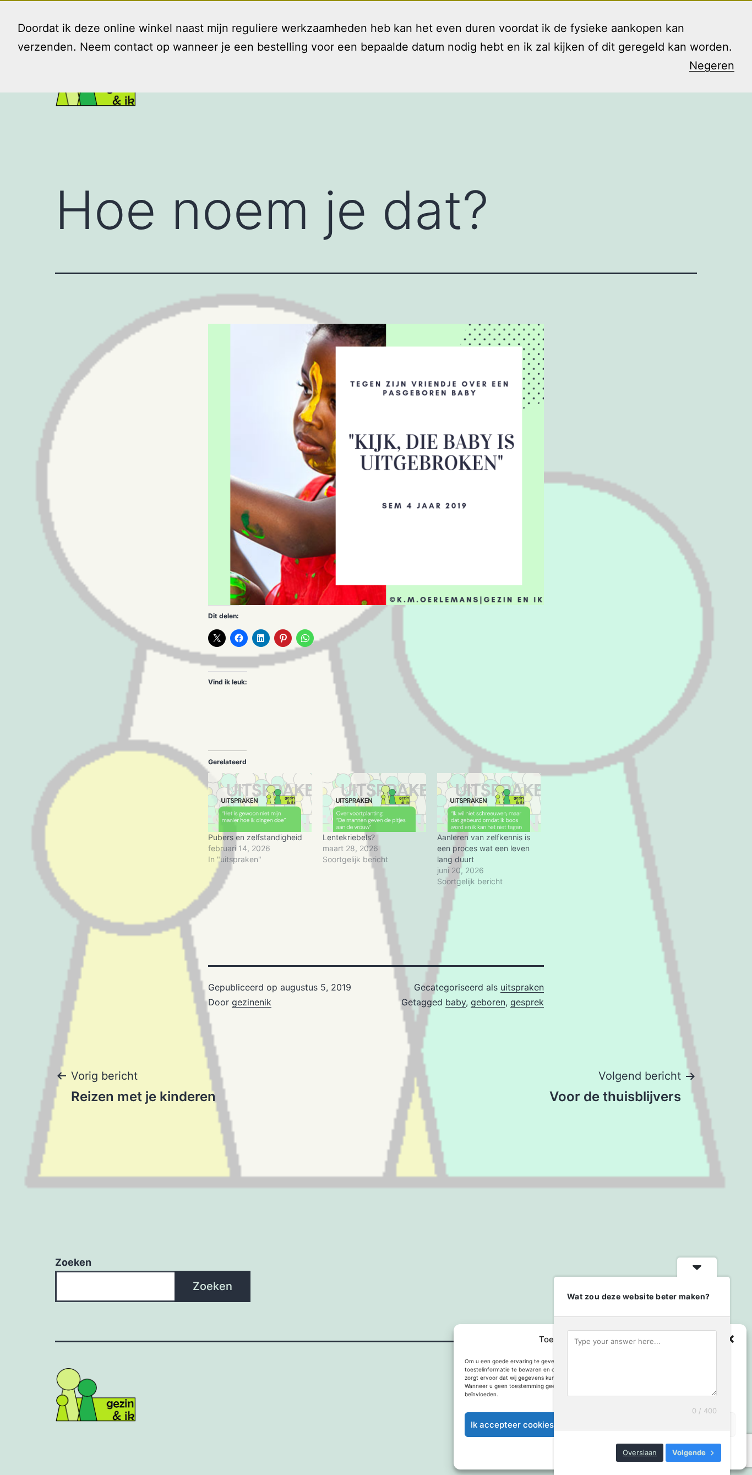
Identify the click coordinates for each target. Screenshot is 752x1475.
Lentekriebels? (349, 837)
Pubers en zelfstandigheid (255, 837)
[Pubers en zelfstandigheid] (260, 802)
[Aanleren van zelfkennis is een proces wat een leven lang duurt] (489, 802)
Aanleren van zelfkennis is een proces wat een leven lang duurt (483, 848)
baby (455, 1002)
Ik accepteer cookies (512, 1424)
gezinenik (251, 1002)
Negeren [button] (711, 65)
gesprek (527, 1002)
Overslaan (640, 1452)
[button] (729, 1339)
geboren (488, 1002)
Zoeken (73, 1262)
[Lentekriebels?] (374, 802)
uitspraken (522, 987)
